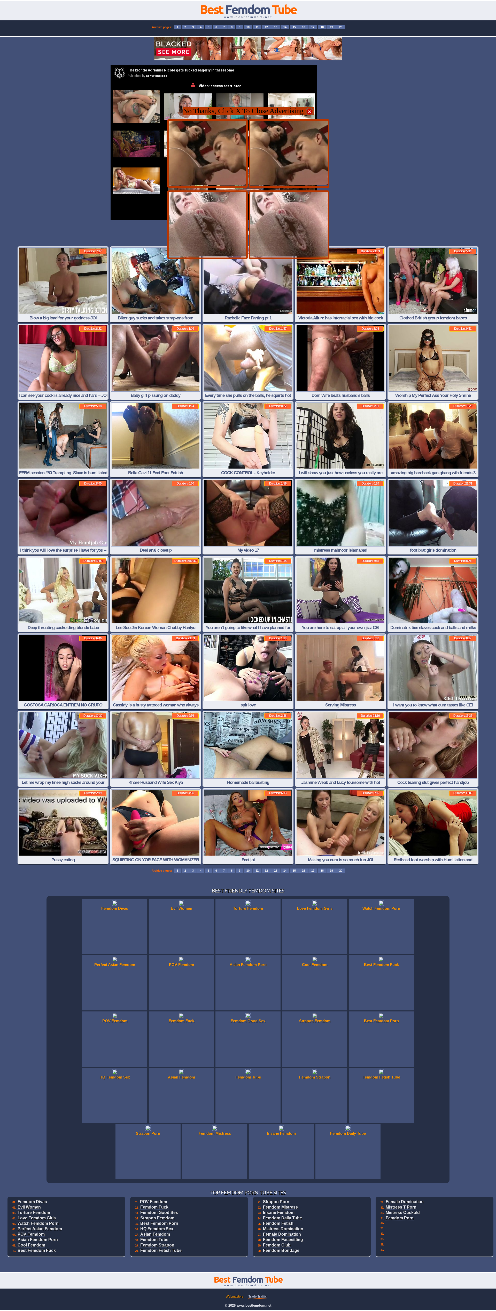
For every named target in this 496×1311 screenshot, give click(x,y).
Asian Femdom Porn (38, 1239)
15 (294, 27)
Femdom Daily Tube (282, 1218)
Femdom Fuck (154, 1207)
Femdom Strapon (157, 1245)
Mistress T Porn (401, 1207)
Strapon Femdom (157, 1218)
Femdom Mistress (280, 1207)
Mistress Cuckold (403, 1212)
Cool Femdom (31, 1245)
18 (322, 27)
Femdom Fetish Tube (161, 1250)
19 (331, 27)
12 (266, 27)
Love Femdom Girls (37, 1218)
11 (257, 27)
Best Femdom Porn (159, 1223)
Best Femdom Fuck (37, 1250)
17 (312, 27)
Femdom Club (277, 1245)
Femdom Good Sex (159, 1212)
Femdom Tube (154, 1239)
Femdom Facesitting (283, 1239)
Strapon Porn (276, 1202)
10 (248, 27)
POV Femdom (31, 1234)
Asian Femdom (155, 1234)
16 (303, 27)
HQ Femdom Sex (156, 1229)
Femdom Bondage (281, 1250)
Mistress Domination (283, 1229)
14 (284, 27)
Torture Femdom (34, 1212)
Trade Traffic (258, 1296)
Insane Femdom (279, 1212)
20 (340, 27)
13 (275, 27)
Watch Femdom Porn (38, 1223)
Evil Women (29, 1207)
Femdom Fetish (278, 1223)
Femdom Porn (400, 1218)
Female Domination (282, 1234)
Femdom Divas (32, 1202)
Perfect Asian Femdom (40, 1229)
